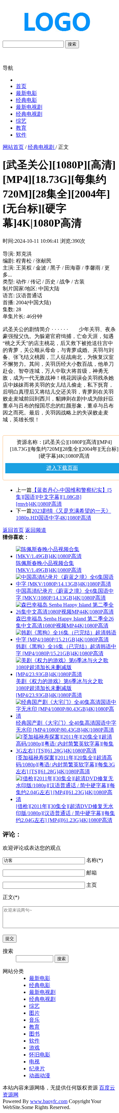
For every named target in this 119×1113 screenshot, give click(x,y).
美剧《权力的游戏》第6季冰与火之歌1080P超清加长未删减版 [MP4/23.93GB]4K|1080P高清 (59, 688)
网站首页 (13, 147)
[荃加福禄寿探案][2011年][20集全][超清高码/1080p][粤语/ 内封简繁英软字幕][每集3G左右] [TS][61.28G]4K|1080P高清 (65, 764)
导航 (8, 68)
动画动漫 (39, 1075)
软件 (21, 135)
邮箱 (91, 873)
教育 (21, 128)
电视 (34, 1061)
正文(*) (11, 897)
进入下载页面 (62, 468)
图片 (34, 1013)
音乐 (34, 1020)
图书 (34, 1034)
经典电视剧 (29, 114)
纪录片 (37, 1068)
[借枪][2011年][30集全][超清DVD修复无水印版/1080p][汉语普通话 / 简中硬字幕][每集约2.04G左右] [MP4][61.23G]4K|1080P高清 (65, 813)
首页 (21, 86)
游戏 (34, 1047)
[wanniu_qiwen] (54, 37)
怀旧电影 (39, 1054)
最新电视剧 (29, 107)
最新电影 (26, 93)
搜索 (72, 44)
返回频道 (35, 530)
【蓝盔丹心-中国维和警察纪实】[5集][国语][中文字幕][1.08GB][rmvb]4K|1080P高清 (64, 497)
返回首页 (13, 530)
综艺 (21, 121)
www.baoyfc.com (48, 1101)
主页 (91, 885)
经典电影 (26, 100)
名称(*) (94, 860)
